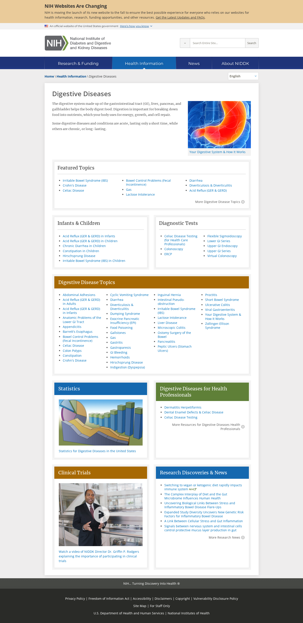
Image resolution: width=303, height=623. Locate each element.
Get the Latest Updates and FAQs (180, 17)
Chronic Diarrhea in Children (84, 246)
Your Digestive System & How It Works (217, 152)
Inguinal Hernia (169, 295)
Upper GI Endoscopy (222, 246)
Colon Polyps (72, 350)
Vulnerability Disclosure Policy (215, 598)
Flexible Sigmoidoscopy (224, 236)
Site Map (139, 606)
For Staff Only (160, 606)
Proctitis (211, 295)
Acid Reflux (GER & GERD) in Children (90, 241)
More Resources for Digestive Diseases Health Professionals (206, 426)
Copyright (182, 598)
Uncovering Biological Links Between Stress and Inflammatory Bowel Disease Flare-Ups (199, 505)
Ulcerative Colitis (217, 305)
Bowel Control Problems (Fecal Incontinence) (148, 182)
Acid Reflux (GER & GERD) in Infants (89, 236)
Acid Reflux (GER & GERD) (208, 190)
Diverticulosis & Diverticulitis (210, 185)
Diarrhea (196, 180)
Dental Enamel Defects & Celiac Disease (193, 412)
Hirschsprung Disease (79, 256)
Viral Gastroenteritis (220, 310)
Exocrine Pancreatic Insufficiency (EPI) (124, 321)
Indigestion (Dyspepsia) (127, 367)
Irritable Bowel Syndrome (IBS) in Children (94, 261)
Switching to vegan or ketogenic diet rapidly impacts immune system (203, 487)
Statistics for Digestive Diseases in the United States (97, 451)
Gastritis (116, 342)
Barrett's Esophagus (77, 331)
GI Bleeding (118, 352)
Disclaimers (163, 598)
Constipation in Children (81, 251)
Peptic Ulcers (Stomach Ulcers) (175, 348)
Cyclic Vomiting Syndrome (129, 295)
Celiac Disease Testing (180, 417)
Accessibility (142, 598)
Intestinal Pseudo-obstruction (171, 302)
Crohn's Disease (75, 185)
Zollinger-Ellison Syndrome (217, 325)
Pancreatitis (166, 341)
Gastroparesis (120, 347)
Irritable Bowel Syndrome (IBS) (85, 180)
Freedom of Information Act (109, 598)
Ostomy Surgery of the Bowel (174, 335)
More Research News (224, 537)
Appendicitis (72, 327)
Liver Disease (167, 323)
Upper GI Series (219, 251)
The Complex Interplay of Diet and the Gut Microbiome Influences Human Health (195, 496)
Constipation (72, 355)
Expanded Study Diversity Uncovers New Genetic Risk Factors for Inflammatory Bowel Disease (204, 514)
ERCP (168, 254)
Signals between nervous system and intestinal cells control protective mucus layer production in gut (203, 528)
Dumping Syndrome (125, 314)
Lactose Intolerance (140, 194)
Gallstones (118, 333)
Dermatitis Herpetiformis (182, 407)
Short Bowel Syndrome (222, 300)
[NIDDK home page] (78, 43)
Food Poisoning (121, 327)
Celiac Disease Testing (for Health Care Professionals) (180, 240)
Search (251, 43)
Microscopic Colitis (171, 327)
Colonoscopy (173, 249)
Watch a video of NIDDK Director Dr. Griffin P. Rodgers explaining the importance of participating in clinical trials (99, 556)
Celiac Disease (73, 190)
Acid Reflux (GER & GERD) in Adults (81, 302)
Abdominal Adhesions (79, 295)
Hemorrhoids (120, 357)
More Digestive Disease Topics (217, 202)
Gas (129, 189)
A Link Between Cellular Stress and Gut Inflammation (203, 521)
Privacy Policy (75, 598)
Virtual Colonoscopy (222, 256)
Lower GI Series (218, 241)
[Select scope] (185, 43)
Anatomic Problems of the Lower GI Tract (82, 319)
